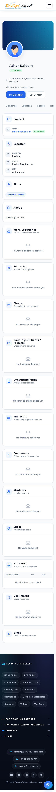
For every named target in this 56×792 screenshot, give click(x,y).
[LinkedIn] (41, 775)
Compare (9, 704)
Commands (10, 697)
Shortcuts (30, 689)
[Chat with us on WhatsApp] (48, 785)
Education (27, 106)
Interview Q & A (30, 682)
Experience (11, 106)
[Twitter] (34, 775)
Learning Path (11, 689)
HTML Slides (10, 675)
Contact (38, 94)
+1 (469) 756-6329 (26, 766)
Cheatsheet (10, 682)
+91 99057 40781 (26, 759)
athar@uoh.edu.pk (21, 131)
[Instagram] (26, 775)
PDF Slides (29, 675)
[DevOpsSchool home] (18, 5)
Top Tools (39, 704)
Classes (41, 106)
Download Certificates (34, 697)
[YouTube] (11, 775)
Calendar (18, 94)
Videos (24, 704)
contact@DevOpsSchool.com (26, 752)
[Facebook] (19, 775)
